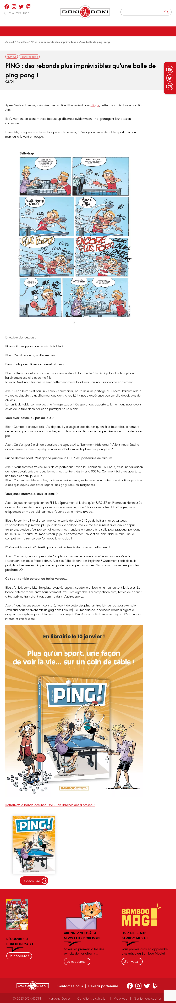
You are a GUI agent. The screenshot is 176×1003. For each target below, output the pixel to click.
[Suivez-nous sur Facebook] (170, 69)
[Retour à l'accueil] (85, 11)
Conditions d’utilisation (92, 998)
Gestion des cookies (148, 998)
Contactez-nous (70, 985)
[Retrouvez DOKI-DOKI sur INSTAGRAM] (14, 6)
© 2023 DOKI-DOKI (27, 998)
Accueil (9, 41)
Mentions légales (59, 998)
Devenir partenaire (103, 985)
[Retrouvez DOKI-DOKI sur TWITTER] (21, 6)
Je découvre (31, 880)
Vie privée (120, 998)
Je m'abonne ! (77, 961)
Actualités (22, 41)
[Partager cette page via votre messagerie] (170, 86)
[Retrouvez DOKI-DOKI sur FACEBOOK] (6, 6)
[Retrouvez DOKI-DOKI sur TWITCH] (28, 6)
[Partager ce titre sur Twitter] (170, 78)
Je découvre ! (19, 955)
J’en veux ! (132, 961)
